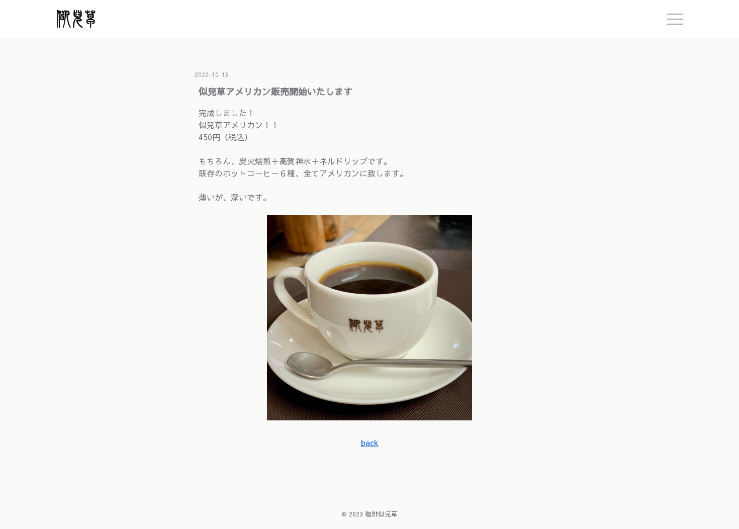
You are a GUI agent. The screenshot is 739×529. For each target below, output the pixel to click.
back (370, 442)
